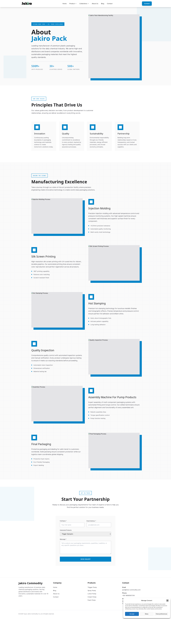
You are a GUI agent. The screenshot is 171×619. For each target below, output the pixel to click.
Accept (132, 614)
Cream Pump (92, 597)
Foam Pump (92, 600)
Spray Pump (92, 590)
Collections (83, 3)
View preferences (161, 614)
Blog (102, 3)
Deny (146, 614)
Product (72, 3)
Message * (63, 539)
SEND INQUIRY (86, 559)
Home (65, 3)
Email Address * (91, 521)
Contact (109, 3)
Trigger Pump (92, 587)
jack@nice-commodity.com (131, 590)
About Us (95, 3)
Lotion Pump (92, 594)
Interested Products (66, 530)
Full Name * (63, 521)
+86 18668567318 (128, 595)
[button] (167, 600)
